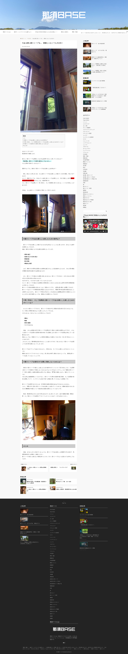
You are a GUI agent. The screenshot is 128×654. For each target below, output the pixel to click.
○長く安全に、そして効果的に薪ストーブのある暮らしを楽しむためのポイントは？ (43, 142)
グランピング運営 (87, 133)
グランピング (86, 131)
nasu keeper (86, 118)
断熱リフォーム (86, 161)
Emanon (70, 651)
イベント (85, 122)
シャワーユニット (87, 142)
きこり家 (85, 125)
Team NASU (86, 120)
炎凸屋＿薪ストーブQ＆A (89, 177)
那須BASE (85, 192)
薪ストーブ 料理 (87, 188)
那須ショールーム (87, 196)
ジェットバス (86, 141)
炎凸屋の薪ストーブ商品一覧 (90, 178)
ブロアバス (85, 146)
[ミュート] (103, 231)
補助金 (84, 190)
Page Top (64, 503)
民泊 (84, 167)
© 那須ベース (59, 651)
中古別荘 (85, 154)
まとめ (25, 145)
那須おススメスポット (88, 194)
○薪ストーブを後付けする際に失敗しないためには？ (36, 143)
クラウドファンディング (89, 129)
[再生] (85, 231)
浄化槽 (84, 171)
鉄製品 (84, 207)
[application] (95, 226)
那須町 (84, 205)
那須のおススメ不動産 (88, 199)
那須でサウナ (86, 197)
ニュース (85, 144)
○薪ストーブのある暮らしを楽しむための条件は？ (36, 140)
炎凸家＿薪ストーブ (87, 175)
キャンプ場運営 (86, 127)
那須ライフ (85, 203)
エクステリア (86, 123)
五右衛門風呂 (86, 159)
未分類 (84, 165)
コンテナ (85, 135)
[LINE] (63, 643)
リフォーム (85, 152)
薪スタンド (85, 186)
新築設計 (85, 163)
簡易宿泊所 (85, 180)
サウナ (84, 139)
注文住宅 (85, 169)
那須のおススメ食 (87, 201)
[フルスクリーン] (106, 231)
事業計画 (85, 158)
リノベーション (86, 150)
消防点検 (85, 173)
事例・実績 (85, 156)
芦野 (84, 182)
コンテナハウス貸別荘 (88, 137)
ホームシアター (86, 148)
